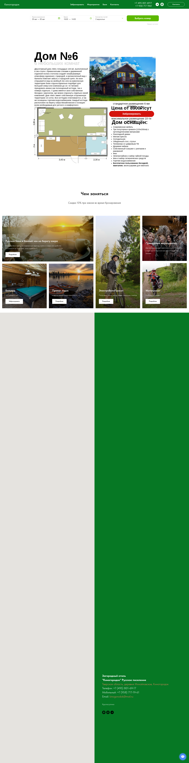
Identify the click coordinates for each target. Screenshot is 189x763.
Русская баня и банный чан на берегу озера (31, 241)
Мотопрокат (153, 290)
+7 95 (138, 5)
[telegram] (157, 4)
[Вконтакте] (108, 712)
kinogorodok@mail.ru (121, 696)
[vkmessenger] (162, 4)
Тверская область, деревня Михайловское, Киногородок (135, 684)
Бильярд (10, 290)
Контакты (114, 4)
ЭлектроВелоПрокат (111, 290)
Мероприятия (93, 4)
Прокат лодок (60, 290)
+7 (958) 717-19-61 (128, 692)
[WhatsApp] (103, 712)
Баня (105, 4)
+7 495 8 (139, 3)
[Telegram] (112, 712)
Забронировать (77, 4)
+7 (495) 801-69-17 (124, 688)
